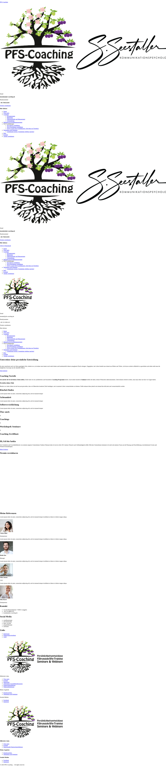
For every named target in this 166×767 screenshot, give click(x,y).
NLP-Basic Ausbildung (13, 125)
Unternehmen (10, 121)
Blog (4, 133)
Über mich (6, 113)
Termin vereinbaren (5, 105)
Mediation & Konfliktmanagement (12, 122)
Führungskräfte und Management (16, 119)
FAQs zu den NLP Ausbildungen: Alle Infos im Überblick (23, 128)
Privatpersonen (11, 116)
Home (5, 111)
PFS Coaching (4, 2)
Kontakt (5, 135)
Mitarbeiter (10, 117)
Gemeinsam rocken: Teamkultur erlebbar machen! (20, 131)
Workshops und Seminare (10, 130)
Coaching (6, 114)
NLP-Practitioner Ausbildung (15, 127)
